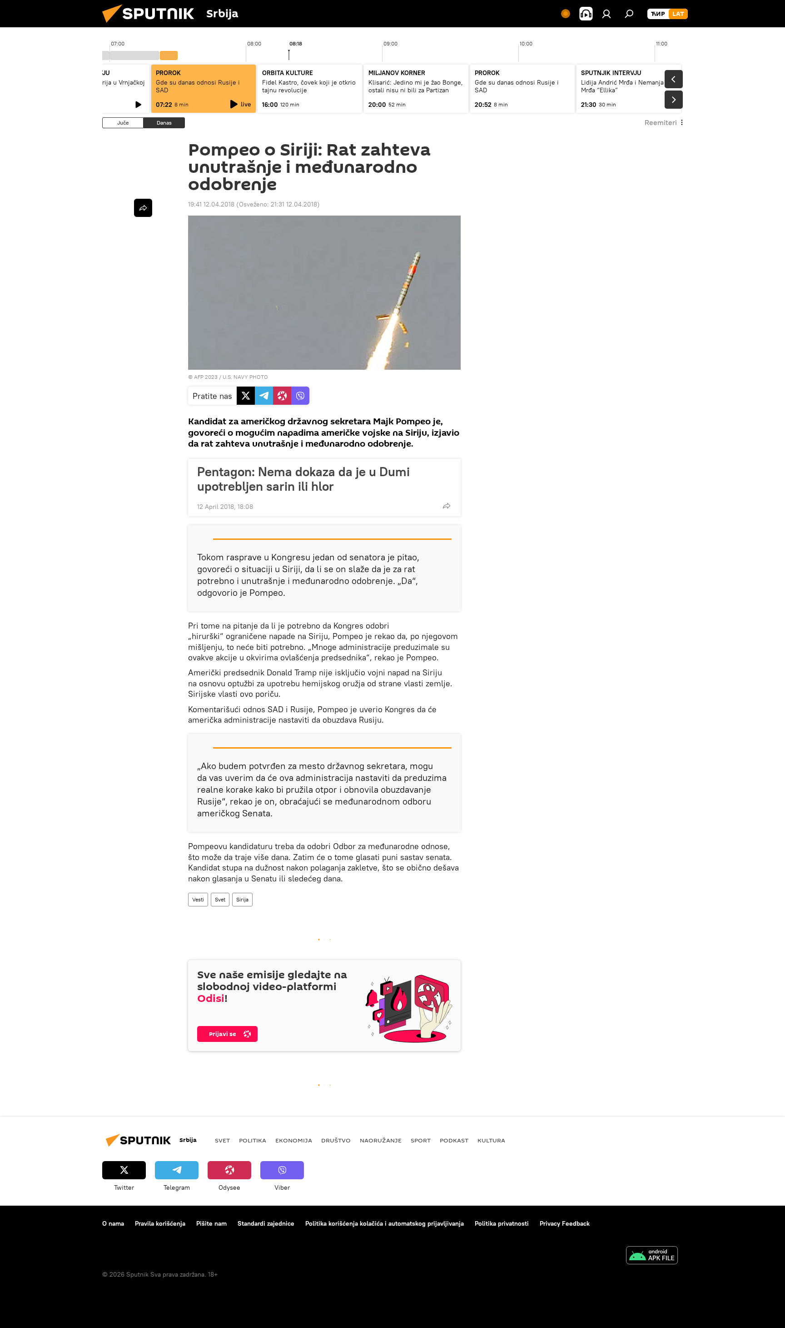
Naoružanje (381, 1140)
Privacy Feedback (565, 1223)
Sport (421, 1140)
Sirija (242, 899)
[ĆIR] (658, 14)
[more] (446, 506)
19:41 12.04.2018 (211, 204)
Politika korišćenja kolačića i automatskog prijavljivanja (384, 1223)
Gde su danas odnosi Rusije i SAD (198, 86)
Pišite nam (211, 1223)
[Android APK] (652, 1256)
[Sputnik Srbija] (151, 25)
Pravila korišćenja (160, 1223)
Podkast (454, 1140)
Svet (220, 899)
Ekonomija (293, 1140)
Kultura (491, 1140)
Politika (252, 1140)
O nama (113, 1223)
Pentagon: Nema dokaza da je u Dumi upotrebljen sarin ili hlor (303, 478)
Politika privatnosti (502, 1223)
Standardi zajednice (266, 1223)
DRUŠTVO (336, 1140)
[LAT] (678, 14)
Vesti (198, 899)
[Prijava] (606, 14)
